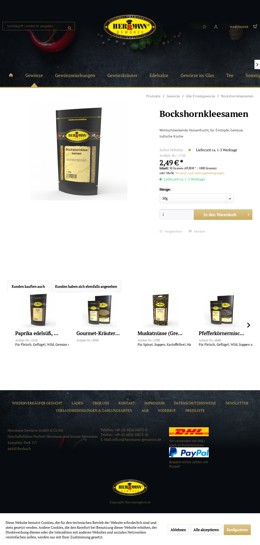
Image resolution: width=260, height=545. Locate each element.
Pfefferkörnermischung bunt (222, 333)
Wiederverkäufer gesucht (37, 403)
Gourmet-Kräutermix (99, 333)
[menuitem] (39, 26)
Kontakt (127, 403)
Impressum (154, 403)
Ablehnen (178, 529)
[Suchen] (69, 26)
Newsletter (236, 403)
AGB (145, 410)
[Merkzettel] (204, 26)
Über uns (101, 403)
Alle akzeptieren (206, 529)
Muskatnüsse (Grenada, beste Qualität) (161, 333)
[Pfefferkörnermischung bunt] (222, 310)
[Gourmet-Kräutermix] (99, 310)
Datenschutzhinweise (195, 403)
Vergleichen (173, 231)
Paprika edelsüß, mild (38, 333)
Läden (77, 403)
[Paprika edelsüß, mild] (38, 310)
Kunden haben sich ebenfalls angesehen (86, 286)
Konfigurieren (237, 529)
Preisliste (195, 410)
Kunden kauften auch (28, 286)
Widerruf (167, 410)
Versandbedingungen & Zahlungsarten (94, 410)
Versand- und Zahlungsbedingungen (199, 173)
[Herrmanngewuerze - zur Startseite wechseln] (130, 27)
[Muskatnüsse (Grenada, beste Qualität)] (161, 310)
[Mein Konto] (216, 26)
